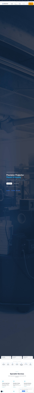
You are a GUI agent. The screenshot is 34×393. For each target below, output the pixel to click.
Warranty (22, 0)
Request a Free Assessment (31, 4)
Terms (14, 0)
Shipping (19, 0)
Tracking (25, 0)
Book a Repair (9, 183)
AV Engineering (16, 3)
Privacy (17, 0)
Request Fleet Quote (16, 183)
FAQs (12, 0)
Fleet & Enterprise (20, 3)
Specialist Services (12, 3)
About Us (9, 0)
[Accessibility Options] (1, 391)
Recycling (31, 0)
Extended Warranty (28, 0)
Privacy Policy (26, 389)
